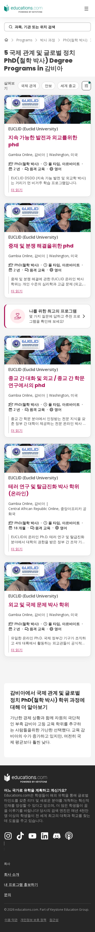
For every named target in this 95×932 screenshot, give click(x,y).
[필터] (86, 85)
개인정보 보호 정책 (33, 920)
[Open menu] (86, 8)
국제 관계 (28, 85)
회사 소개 (11, 874)
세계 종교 (68, 85)
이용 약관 (11, 920)
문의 (7, 894)
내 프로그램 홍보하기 (21, 884)
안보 (48, 85)
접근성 (54, 920)
